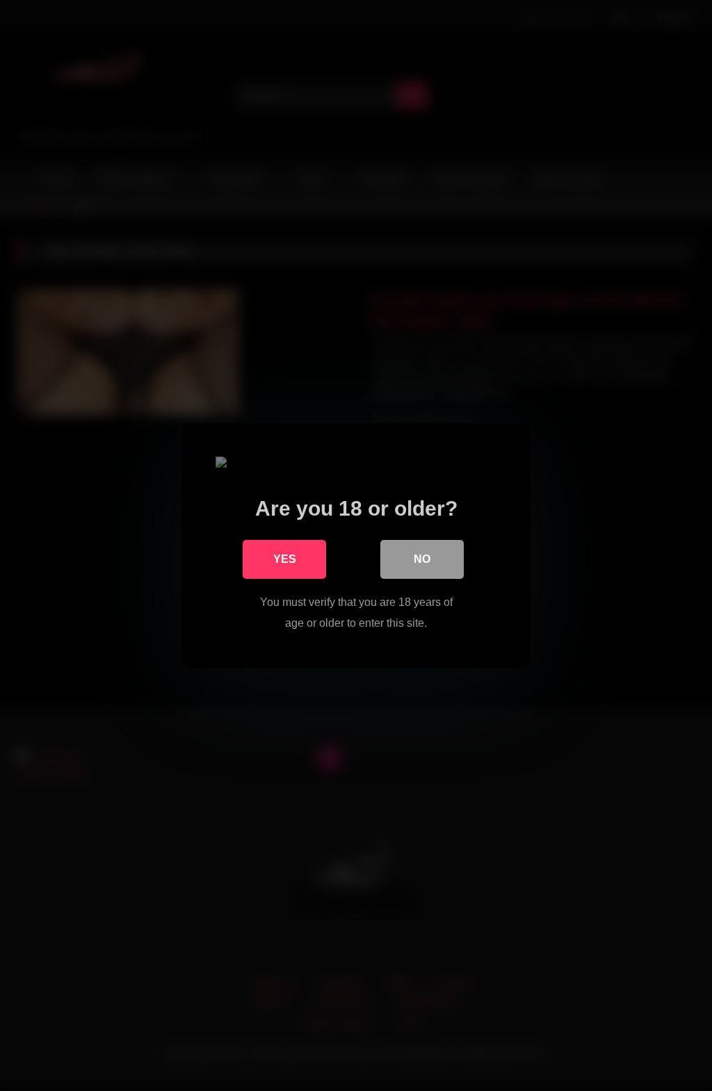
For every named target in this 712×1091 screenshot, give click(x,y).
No (422, 559)
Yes (284, 559)
